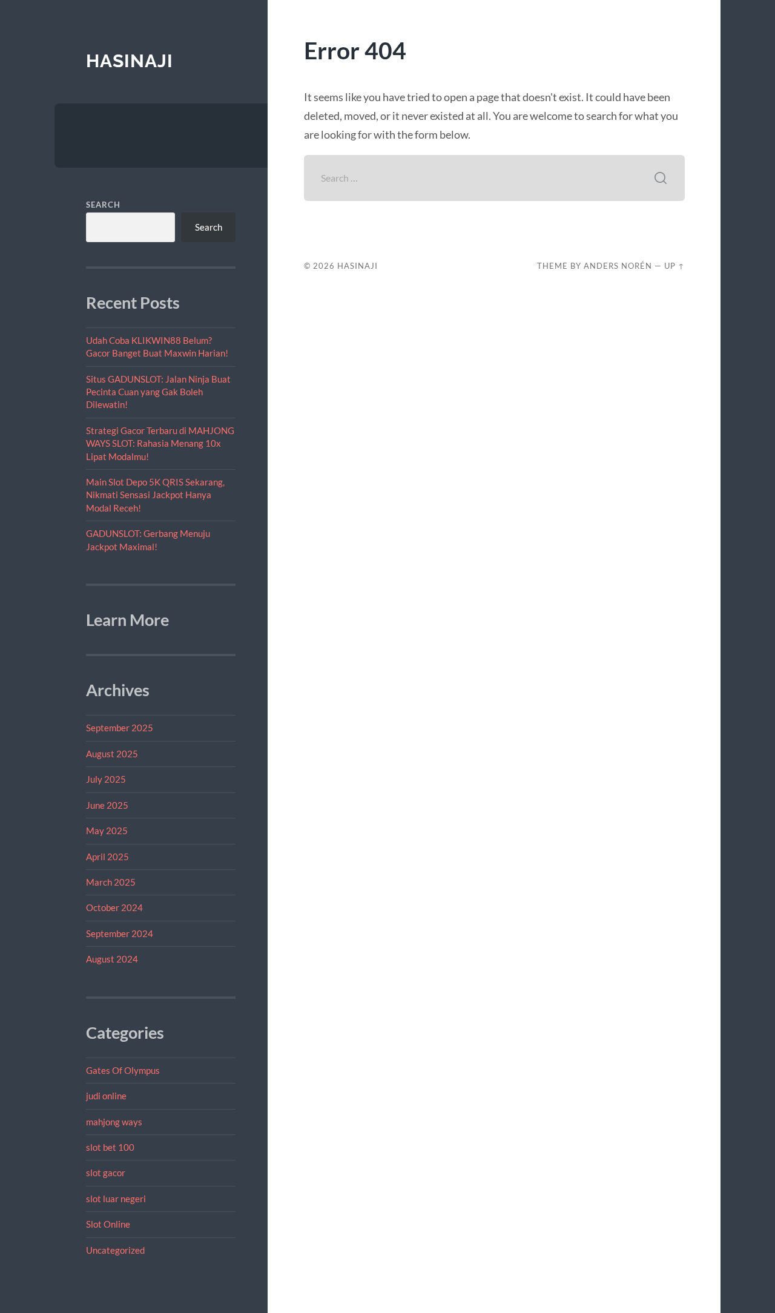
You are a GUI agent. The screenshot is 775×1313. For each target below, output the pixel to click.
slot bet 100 (110, 1147)
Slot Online (108, 1224)
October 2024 (114, 907)
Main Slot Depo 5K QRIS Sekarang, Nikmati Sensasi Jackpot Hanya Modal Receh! (155, 494)
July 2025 (106, 779)
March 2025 (111, 882)
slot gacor (105, 1172)
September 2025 (119, 727)
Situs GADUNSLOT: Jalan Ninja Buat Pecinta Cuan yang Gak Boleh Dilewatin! (158, 391)
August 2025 (112, 753)
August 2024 (112, 958)
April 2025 (107, 856)
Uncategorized (115, 1250)
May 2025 (107, 830)
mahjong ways (114, 1121)
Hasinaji (129, 60)
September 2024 (119, 933)
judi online (106, 1095)
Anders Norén (618, 266)
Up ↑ (674, 266)
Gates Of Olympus (123, 1070)
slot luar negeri (116, 1198)
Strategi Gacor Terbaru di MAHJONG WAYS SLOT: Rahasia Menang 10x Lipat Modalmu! (160, 443)
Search (103, 204)
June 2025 (107, 805)
